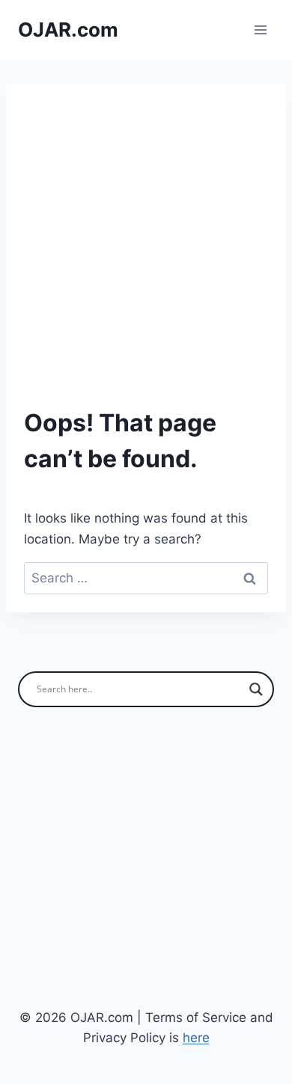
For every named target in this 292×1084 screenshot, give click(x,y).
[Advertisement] (146, 255)
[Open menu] (260, 29)
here (196, 1037)
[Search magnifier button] (256, 689)
